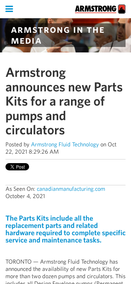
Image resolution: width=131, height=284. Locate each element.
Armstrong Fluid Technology (65, 144)
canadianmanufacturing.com (71, 188)
